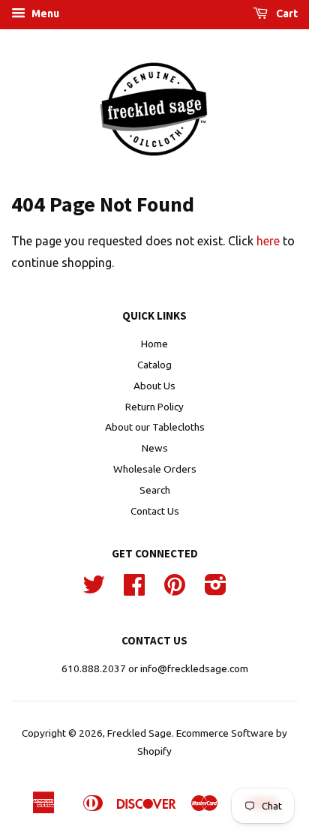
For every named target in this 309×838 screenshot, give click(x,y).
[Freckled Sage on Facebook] (134, 590)
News (155, 448)
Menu (44, 14)
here (268, 241)
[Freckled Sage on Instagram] (215, 590)
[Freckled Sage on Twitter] (93, 590)
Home (154, 344)
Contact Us (154, 511)
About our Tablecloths (155, 427)
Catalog (154, 365)
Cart (286, 14)
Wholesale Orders (154, 469)
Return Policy (154, 407)
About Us (155, 386)
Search (155, 490)
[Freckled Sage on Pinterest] (175, 590)
